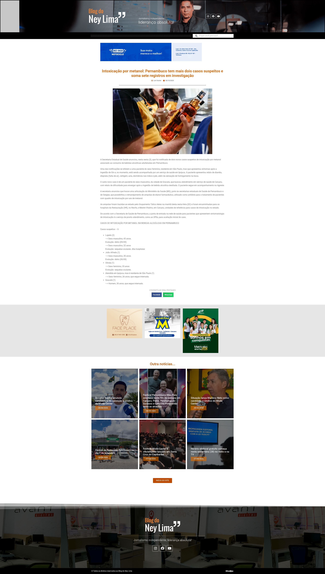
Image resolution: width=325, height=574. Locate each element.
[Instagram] (208, 16)
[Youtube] (218, 16)
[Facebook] (213, 16)
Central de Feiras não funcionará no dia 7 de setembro (114, 452)
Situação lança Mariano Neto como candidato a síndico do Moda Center (210, 400)
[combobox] (213, 36)
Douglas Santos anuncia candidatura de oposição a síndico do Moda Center (114, 400)
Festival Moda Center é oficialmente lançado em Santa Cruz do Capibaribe (160, 451)
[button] (157, 294)
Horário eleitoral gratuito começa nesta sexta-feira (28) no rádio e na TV (210, 451)
